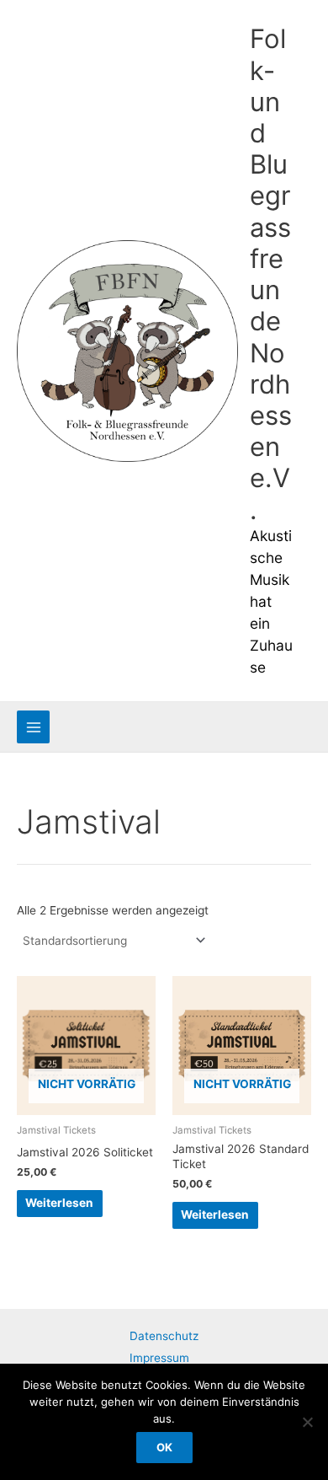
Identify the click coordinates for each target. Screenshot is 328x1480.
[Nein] (307, 1421)
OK (164, 1447)
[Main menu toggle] (33, 727)
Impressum (159, 1358)
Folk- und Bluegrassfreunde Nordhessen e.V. (271, 273)
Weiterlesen (59, 1202)
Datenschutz (164, 1336)
